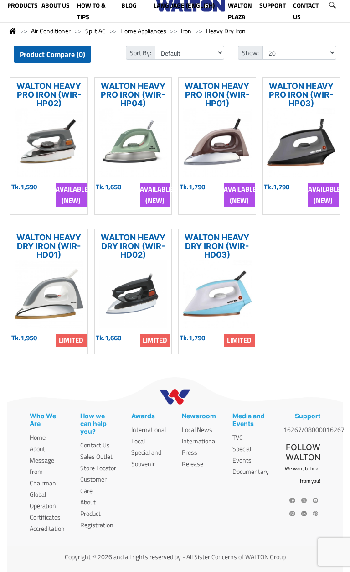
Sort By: (140, 52)
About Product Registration (96, 513)
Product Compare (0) (52, 54)
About (37, 448)
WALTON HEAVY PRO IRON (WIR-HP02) (48, 94)
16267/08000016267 (314, 429)
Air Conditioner (51, 31)
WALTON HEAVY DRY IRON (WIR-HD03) (217, 246)
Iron (186, 31)
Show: (250, 52)
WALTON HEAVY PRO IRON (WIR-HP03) (301, 94)
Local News (197, 429)
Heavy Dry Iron (226, 31)
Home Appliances (143, 31)
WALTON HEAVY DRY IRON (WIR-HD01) (48, 246)
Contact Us (95, 445)
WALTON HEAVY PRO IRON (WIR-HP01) (217, 94)
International (148, 429)
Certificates (45, 517)
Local (138, 441)
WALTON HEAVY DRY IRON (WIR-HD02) (133, 246)
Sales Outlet (96, 456)
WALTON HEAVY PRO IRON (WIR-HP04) (133, 94)
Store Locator (98, 468)
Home (38, 437)
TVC (237, 437)
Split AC (95, 31)
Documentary (250, 471)
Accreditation (47, 528)
